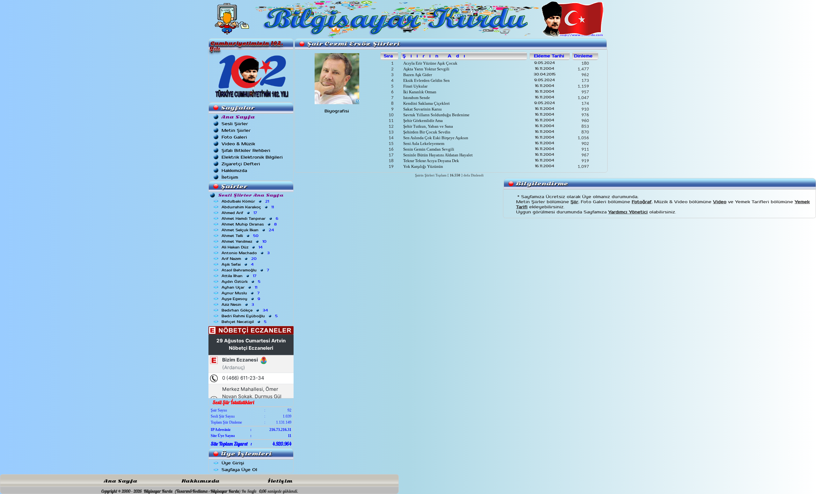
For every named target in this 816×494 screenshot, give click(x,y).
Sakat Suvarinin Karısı (422, 109)
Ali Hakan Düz (243, 247)
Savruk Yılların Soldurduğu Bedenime (436, 114)
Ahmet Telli (241, 235)
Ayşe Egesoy (241, 299)
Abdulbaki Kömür (246, 201)
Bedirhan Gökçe (245, 310)
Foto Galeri (234, 137)
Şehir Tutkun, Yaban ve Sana (427, 126)
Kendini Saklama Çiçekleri (426, 103)
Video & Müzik (238, 144)
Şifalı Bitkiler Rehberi (246, 150)
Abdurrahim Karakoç (248, 207)
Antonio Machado (246, 253)
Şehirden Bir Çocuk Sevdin (426, 132)
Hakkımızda (234, 170)
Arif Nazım (240, 258)
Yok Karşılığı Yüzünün (422, 166)
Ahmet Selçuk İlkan (248, 230)
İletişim (230, 177)
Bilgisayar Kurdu (224, 491)
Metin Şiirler (236, 130)
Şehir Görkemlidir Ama (422, 120)
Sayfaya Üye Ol (239, 469)
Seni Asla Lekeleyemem (423, 143)
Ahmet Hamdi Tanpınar (251, 218)
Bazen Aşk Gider (417, 74)
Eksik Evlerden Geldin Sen (426, 80)
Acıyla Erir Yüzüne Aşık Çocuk (429, 63)
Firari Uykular (414, 86)
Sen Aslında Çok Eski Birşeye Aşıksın (435, 137)
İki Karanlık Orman (419, 91)
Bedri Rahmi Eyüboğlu (250, 316)
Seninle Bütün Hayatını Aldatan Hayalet (437, 155)
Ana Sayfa (120, 481)
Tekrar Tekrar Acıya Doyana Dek (430, 160)
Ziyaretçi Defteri (241, 164)
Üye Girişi (233, 463)
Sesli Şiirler (235, 123)
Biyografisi (336, 111)
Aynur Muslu (241, 293)
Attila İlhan (240, 276)
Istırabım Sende (416, 97)
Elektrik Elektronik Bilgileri (252, 157)
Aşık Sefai (238, 264)
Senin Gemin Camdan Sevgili (428, 149)
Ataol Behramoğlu (246, 270)
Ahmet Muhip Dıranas (250, 224)
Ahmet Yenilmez (245, 241)
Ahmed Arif (240, 213)
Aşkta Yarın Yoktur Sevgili (425, 69)
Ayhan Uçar (240, 287)
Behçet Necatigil (245, 321)
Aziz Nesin (238, 304)
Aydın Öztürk (242, 281)
